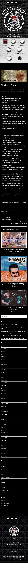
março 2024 (3, 377)
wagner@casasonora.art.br (12, 167)
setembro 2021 (4, 416)
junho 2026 (3, 346)
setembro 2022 (4, 403)
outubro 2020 (4, 437)
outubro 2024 (4, 364)
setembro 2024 (4, 367)
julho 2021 (3, 419)
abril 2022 (3, 409)
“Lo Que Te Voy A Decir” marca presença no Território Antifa (14, 308)
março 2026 (3, 348)
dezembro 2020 (4, 432)
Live (2, 474)
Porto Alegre (20, 210)
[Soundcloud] (16, 2)
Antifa (5, 210)
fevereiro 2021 (4, 427)
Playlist (2, 479)
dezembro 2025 (4, 351)
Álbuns (2, 464)
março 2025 (3, 361)
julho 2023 (3, 388)
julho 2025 (3, 354)
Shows (2, 485)
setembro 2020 (4, 440)
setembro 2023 (4, 385)
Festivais (3, 469)
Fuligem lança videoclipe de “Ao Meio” (9, 324)
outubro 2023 (4, 382)
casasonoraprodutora (8, 89)
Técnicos (3, 487)
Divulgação (6, 91)
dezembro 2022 (4, 398)
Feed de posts (4, 502)
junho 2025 (3, 356)
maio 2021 (3, 422)
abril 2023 (3, 393)
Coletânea (15, 210)
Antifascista (9, 210)
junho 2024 (3, 372)
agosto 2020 (4, 443)
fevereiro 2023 (4, 396)
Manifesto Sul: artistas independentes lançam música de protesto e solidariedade (14, 284)
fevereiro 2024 (4, 380)
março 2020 (3, 451)
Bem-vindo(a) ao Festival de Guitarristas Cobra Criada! (12, 338)
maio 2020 (3, 448)
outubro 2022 (4, 401)
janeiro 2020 (4, 456)
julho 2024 (3, 369)
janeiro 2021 (4, 430)
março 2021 (3, 424)
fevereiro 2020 (4, 453)
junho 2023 (3, 390)
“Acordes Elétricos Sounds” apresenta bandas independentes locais (14, 250)
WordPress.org (4, 505)
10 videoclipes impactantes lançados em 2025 (11, 335)
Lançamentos (4, 472)
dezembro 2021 (4, 411)
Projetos (13, 91)
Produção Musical (5, 211)
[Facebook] (8, 2)
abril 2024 (3, 375)
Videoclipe (3, 492)
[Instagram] (20, 2)
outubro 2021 (4, 414)
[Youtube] (12, 2)
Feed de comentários (5, 503)
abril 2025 (3, 359)
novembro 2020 (4, 435)
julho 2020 (3, 445)
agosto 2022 (4, 406)
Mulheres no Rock (5, 477)
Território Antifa (21, 91)
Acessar (3, 500)
